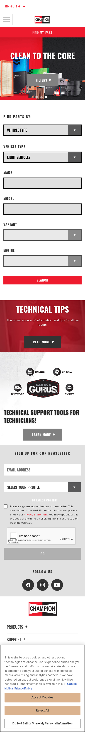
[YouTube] (57, 585)
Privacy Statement (36, 514)
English (12, 6)
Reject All (42, 710)
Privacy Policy (23, 688)
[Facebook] (28, 585)
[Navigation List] (6, 19)
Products (15, 627)
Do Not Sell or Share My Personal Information (42, 723)
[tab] (37, 97)
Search (43, 280)
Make (7, 172)
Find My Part (42, 32)
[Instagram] (43, 585)
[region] (42, 688)
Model (8, 198)
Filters (41, 80)
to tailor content (45, 500)
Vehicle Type (14, 146)
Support (14, 639)
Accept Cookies (42, 697)
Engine (9, 250)
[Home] (42, 19)
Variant (10, 224)
